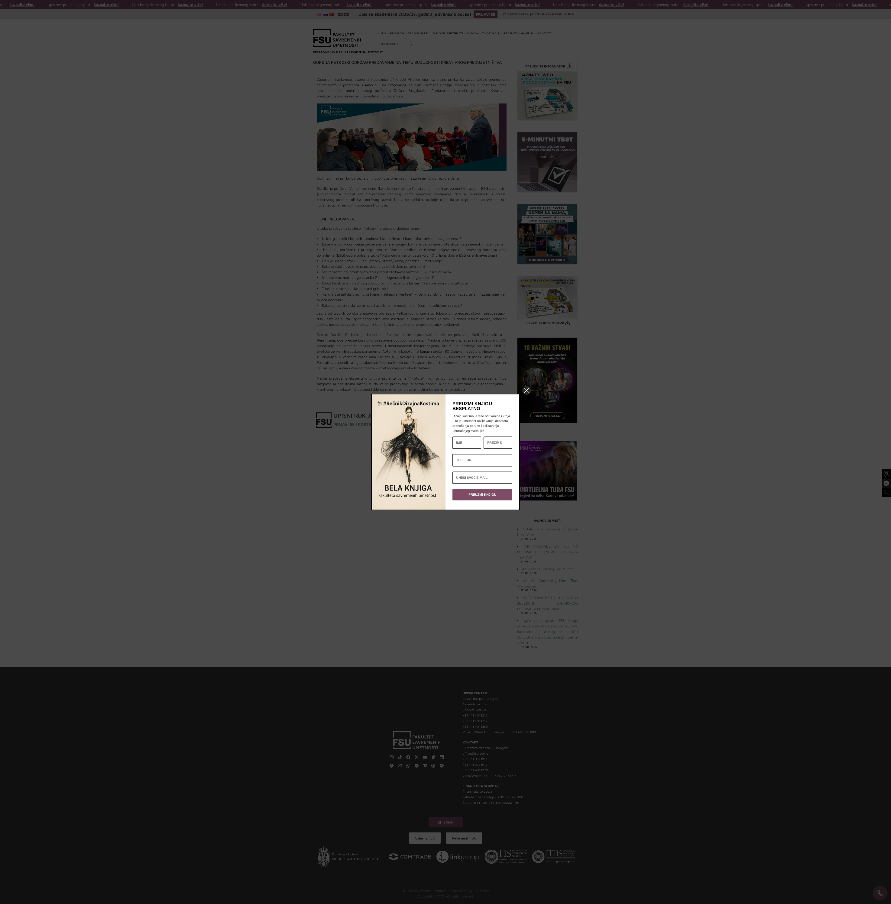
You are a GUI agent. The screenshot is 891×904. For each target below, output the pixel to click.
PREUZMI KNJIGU (482, 494)
